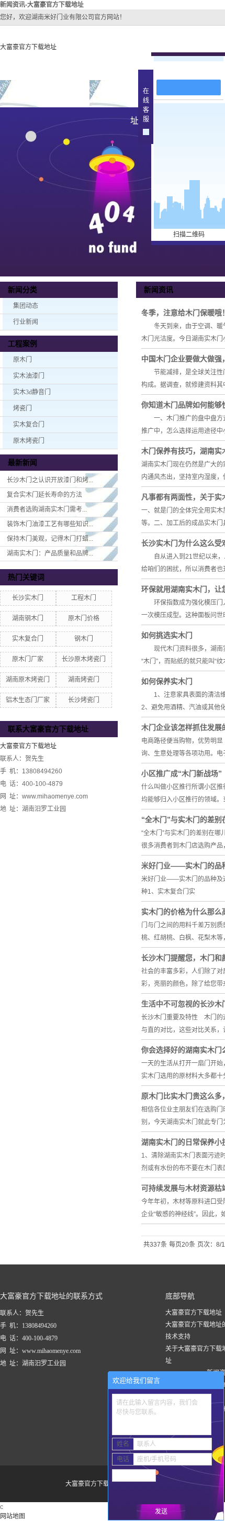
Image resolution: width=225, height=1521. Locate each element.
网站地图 (12, 1516)
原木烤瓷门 (28, 441)
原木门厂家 (27, 659)
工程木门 (83, 598)
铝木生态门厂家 (28, 700)
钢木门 (83, 638)
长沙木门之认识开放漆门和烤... (50, 480)
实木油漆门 (28, 376)
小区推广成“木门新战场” (181, 773)
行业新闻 (25, 322)
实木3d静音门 (32, 392)
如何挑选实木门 (167, 635)
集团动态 (25, 305)
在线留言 (193, 69)
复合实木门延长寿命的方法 (44, 494)
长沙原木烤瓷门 (84, 659)
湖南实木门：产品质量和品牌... (50, 553)
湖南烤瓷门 (83, 679)
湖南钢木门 (27, 618)
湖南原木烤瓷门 (28, 679)
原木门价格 (83, 618)
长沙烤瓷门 (83, 700)
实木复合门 (28, 424)
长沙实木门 (27, 598)
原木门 (22, 359)
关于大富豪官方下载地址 (134, 98)
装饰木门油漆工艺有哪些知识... (50, 524)
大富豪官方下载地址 (28, 47)
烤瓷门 (22, 408)
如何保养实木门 (167, 681)
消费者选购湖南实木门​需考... (47, 509)
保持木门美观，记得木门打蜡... (50, 538)
